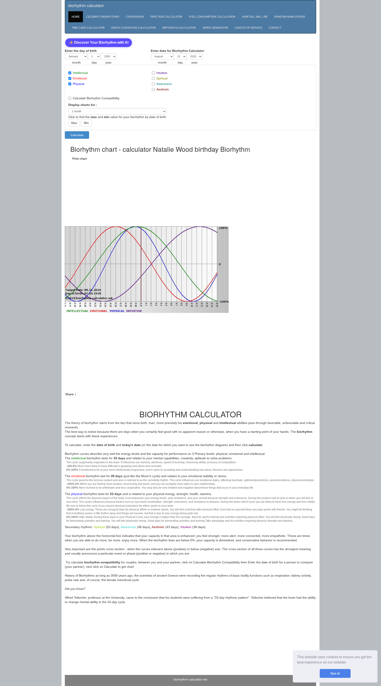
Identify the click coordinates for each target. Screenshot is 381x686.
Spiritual (162, 78)
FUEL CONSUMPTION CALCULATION (212, 16)
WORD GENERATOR (215, 27)
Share (69, 394)
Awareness (164, 84)
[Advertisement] (170, 193)
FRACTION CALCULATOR (166, 16)
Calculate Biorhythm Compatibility (96, 98)
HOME (76, 16)
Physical (78, 84)
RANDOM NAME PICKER (289, 16)
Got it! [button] (335, 673)
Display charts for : (82, 105)
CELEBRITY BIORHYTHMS (102, 16)
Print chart (79, 158)
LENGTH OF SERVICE (248, 27)
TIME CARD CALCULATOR (88, 27)
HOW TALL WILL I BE (255, 16)
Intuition (161, 73)
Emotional (80, 78)
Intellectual (80, 73)
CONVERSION (135, 16)
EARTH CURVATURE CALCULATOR (133, 27)
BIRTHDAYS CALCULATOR (179, 27)
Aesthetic (162, 89)
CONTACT (275, 27)
